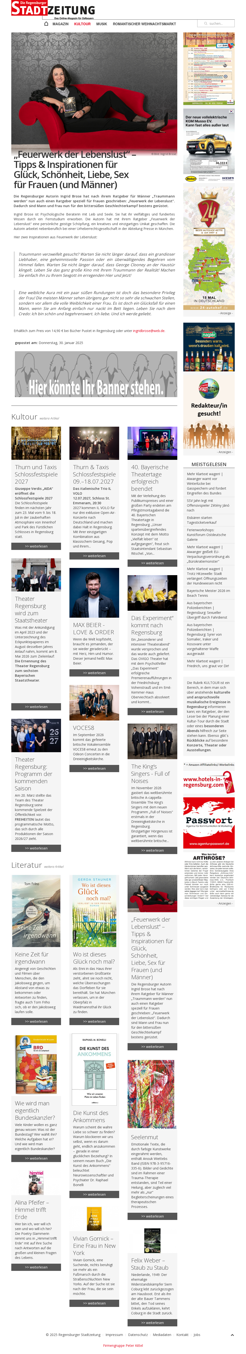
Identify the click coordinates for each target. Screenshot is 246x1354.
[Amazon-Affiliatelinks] (209, 764)
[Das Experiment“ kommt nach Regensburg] (152, 645)
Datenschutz (138, 1334)
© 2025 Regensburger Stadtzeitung (73, 1334)
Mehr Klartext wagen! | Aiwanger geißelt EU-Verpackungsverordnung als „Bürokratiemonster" (208, 554)
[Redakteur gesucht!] (209, 411)
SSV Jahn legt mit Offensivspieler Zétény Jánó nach (208, 505)
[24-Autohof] (209, 248)
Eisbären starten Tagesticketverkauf (201, 520)
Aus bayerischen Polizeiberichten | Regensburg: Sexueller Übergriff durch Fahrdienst (207, 610)
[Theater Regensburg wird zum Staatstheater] (36, 634)
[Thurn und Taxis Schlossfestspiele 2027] (36, 488)
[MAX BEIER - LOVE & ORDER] (94, 622)
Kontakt (182, 1334)
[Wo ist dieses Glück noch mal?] (94, 950)
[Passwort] (209, 822)
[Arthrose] (209, 876)
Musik (101, 23)
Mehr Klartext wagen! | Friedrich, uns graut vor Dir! (208, 663)
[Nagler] (209, 346)
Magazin (60, 23)
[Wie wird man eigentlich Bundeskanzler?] (36, 1098)
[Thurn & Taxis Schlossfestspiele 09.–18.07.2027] (94, 493)
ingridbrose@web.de (149, 330)
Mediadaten (162, 1334)
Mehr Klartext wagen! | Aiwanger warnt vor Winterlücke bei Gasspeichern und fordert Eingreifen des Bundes (206, 483)
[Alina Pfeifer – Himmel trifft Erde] (36, 1220)
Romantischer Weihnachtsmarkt (144, 23)
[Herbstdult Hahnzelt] (209, 68)
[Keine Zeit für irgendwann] (36, 950)
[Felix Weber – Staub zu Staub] (152, 1277)
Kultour (82, 23)
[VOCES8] (94, 728)
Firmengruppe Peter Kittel (123, 1345)
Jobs (197, 1334)
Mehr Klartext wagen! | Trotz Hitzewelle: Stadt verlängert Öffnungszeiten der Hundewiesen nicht (207, 575)
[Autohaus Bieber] (209, 145)
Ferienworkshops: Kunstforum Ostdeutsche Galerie (206, 535)
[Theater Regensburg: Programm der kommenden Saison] (36, 785)
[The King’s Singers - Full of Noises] (152, 789)
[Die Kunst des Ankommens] (94, 1116)
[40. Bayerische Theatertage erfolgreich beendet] (152, 497)
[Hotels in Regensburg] (209, 782)
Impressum (114, 1334)
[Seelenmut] (152, 1139)
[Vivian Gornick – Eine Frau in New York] (94, 1256)
